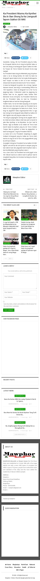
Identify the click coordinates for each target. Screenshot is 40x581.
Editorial (32, 567)
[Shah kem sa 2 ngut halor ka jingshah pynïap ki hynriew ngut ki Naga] (29, 238)
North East (7, 23)
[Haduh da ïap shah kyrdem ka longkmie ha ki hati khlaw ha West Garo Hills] (29, 214)
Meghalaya (16, 564)
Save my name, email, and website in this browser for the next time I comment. (20, 305)
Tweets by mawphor (9, 498)
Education (17, 567)
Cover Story (8, 567)
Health (24, 567)
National (32, 564)
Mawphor (7, 578)
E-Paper (21, 570)
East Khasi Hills (20, 396)
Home (9, 564)
